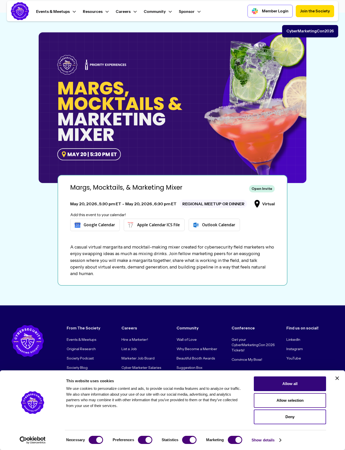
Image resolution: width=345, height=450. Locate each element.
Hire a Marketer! (134, 339)
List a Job (129, 349)
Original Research (81, 349)
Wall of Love (187, 339)
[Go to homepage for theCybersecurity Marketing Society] (28, 341)
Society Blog (77, 367)
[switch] (145, 440)
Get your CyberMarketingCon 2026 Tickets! (253, 344)
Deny (289, 417)
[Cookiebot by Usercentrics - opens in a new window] (33, 440)
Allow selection (290, 400)
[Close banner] (337, 378)
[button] (56, 11)
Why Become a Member (197, 349)
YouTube (293, 358)
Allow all (290, 383)
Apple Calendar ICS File (158, 224)
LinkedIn (293, 339)
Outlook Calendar (218, 224)
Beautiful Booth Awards (196, 358)
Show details (263, 440)
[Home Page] (20, 11)
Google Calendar (99, 224)
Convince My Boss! (247, 359)
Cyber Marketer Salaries (141, 367)
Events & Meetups (81, 339)
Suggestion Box (190, 367)
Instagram (294, 349)
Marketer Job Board (138, 358)
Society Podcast (80, 358)
